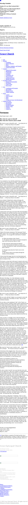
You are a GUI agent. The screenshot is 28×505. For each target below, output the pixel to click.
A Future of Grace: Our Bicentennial (14, 100)
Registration (8, 103)
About (4, 93)
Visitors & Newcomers (11, 70)
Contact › (2, 496)
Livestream (8, 62)
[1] (0, 435)
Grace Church (7, 53)
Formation (8, 74)
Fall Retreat (8, 83)
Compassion (8, 72)
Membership (8, 71)
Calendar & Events (10, 78)
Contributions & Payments (12, 88)
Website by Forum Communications (9, 503)
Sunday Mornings (10, 63)
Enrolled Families (10, 105)
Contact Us (8, 109)
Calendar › (2, 488)
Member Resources (10, 79)
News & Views (9, 76)
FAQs (7, 98)
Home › (1, 484)
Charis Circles (9, 84)
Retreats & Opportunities (11, 81)
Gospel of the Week (10, 67)
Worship (5, 61)
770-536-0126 (3, 451)
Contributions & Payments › (6, 489)
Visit (4, 59)
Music (7, 65)
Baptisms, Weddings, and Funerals (13, 66)
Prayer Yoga (8, 85)
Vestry (7, 97)
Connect (5, 68)
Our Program (9, 102)
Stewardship (8, 89)
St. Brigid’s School (7, 80)
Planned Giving (9, 90)
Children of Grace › (4, 492)
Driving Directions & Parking (6, 47)
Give (4, 87)
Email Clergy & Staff (5, 50)
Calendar (8, 107)
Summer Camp (9, 106)
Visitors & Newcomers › (5, 487)
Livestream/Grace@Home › (6, 485)
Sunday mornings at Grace (6, 17)
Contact (7, 94)
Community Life (9, 75)
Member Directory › (4, 493)
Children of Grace (7, 101)
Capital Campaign (10, 92)
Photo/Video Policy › (4, 491)
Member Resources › (4, 494)
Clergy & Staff (9, 96)
